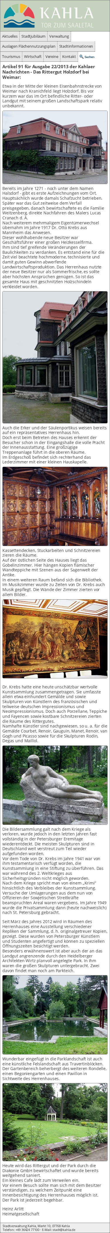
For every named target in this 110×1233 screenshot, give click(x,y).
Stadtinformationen (76, 46)
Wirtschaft (33, 56)
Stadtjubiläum (33, 36)
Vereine (51, 56)
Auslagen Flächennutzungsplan (28, 46)
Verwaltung (59, 36)
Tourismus (11, 56)
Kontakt (69, 56)
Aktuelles (10, 36)
